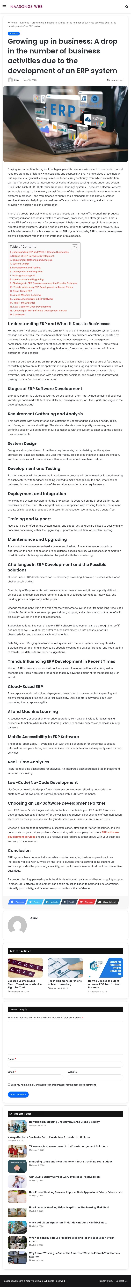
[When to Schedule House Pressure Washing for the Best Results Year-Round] (17, 1242)
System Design (20, 263)
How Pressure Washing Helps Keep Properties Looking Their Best (69, 1207)
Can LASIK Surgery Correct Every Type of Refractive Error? (64, 1177)
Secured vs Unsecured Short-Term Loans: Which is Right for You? (25, 984)
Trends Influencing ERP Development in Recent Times (43, 287)
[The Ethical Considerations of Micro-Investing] (65, 968)
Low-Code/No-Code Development (32, 306)
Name (12, 1059)
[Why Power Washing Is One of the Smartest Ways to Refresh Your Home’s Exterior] (17, 1257)
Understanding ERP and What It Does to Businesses (40, 252)
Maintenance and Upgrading (27, 279)
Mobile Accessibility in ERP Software (33, 299)
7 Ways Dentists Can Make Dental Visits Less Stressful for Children (49, 1137)
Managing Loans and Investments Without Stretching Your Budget (70, 1161)
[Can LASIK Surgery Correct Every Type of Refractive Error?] (17, 1181)
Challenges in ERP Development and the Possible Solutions (44, 283)
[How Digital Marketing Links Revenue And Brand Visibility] (17, 1126)
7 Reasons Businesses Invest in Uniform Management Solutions (68, 1146)
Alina (16, 80)
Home (13, 22)
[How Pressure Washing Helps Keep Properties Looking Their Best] (17, 1212)
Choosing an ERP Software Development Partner (40, 310)
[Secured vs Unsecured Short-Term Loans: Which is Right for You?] (25, 968)
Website (72, 1071)
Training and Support (23, 275)
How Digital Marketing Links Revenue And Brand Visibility (64, 1122)
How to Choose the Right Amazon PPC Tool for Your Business (104, 984)
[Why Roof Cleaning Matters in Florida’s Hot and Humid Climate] (17, 1227)
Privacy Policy (106, 1280)
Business (24, 22)
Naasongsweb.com (13, 1280)
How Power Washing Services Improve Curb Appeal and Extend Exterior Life (75, 1192)
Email (12, 1071)
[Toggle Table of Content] (73, 247)
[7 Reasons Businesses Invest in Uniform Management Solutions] (17, 1151)
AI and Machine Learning (27, 295)
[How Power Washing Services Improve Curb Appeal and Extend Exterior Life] (17, 1196)
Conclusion (19, 314)
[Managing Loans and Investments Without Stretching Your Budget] (17, 1166)
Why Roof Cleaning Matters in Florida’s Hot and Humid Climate (68, 1222)
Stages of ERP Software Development (33, 256)
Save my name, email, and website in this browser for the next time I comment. (54, 1084)
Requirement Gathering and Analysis (32, 259)
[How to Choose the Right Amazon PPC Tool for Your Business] (105, 968)
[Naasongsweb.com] (26, 6)
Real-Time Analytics (24, 302)
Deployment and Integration (27, 271)
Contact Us (122, 1280)
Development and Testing (26, 267)
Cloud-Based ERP (22, 291)
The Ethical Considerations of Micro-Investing (65, 982)
